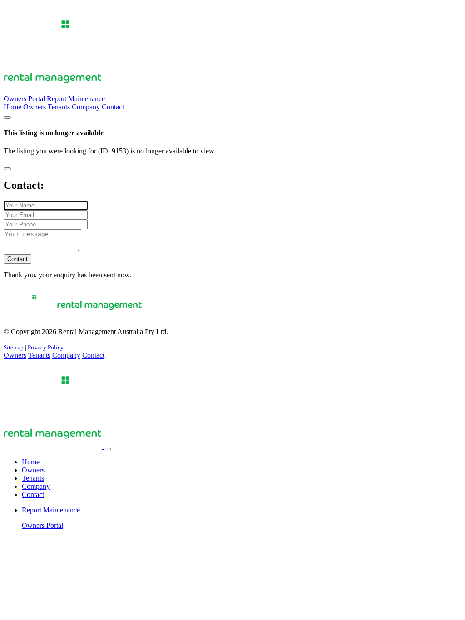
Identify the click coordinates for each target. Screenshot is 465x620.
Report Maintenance (76, 99)
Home (12, 107)
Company (86, 107)
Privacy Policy (46, 347)
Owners (34, 107)
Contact (113, 107)
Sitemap (14, 347)
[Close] (7, 168)
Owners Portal (24, 99)
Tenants (59, 107)
